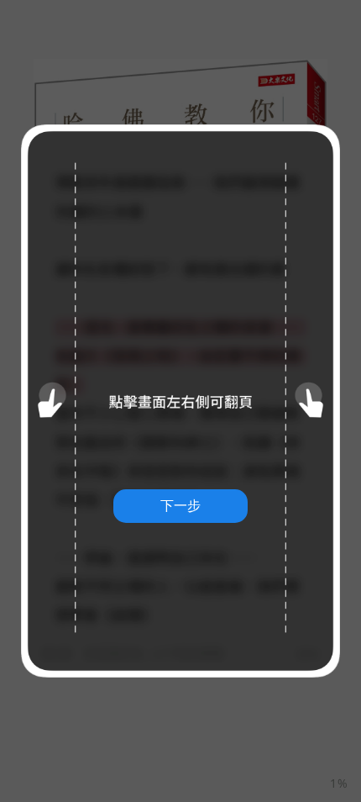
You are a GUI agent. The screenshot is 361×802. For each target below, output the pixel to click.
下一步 (180, 505)
